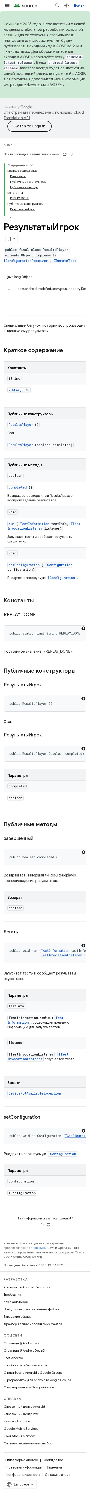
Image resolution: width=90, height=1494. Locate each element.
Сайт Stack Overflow (19, 1436)
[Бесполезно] (71, 154)
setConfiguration (24, 565)
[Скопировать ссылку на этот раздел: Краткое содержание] (69, 351)
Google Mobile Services (21, 1429)
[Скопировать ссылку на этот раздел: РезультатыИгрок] (47, 685)
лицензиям (38, 1248)
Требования (12, 1294)
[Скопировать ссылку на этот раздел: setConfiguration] (46, 1117)
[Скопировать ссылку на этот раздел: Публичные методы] (61, 825)
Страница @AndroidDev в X (24, 1350)
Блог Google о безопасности (25, 1365)
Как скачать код (16, 1302)
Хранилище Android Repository (27, 1287)
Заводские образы (17, 1316)
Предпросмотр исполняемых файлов (31, 1309)
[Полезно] (64, 154)
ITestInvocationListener (60, 955)
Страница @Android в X (21, 1343)
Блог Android (13, 1358)
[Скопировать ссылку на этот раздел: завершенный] (38, 839)
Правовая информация (24, 1467)
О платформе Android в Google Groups (33, 1372)
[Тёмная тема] (83, 628)
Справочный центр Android (24, 1406)
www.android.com (17, 1421)
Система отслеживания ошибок (28, 1443)
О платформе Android (21, 1460)
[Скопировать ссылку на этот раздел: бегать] (23, 932)
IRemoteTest (65, 260)
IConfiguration (58, 565)
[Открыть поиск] (57, 5)
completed (18, 487)
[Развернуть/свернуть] (31, 165)
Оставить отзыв (57, 1475)
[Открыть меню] (7, 5)
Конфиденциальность (23, 1475)
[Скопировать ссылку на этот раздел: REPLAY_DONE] (41, 615)
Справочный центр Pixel (21, 1414)
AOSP (8, 145)
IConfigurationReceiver (26, 260)
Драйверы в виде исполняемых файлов (33, 1324)
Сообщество (53, 1460)
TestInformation (34, 524)
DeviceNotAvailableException (35, 1093)
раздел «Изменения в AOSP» (36, 84)
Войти (79, 5)
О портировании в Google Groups (29, 1387)
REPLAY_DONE (19, 390)
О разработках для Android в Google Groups (37, 1380)
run (11, 524)
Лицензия (54, 1467)
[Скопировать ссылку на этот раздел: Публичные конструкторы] (80, 671)
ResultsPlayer (21, 424)
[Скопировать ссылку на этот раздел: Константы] (38, 601)
